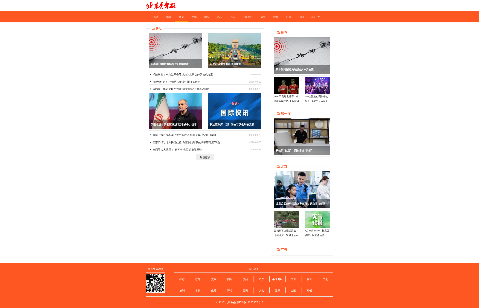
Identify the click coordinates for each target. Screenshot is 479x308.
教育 (275, 17)
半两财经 (247, 17)
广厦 (288, 17)
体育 (263, 17)
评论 (229, 290)
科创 (309, 290)
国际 (207, 17)
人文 (261, 290)
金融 (293, 290)
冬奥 (198, 290)
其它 (314, 17)
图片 (245, 290)
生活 (213, 290)
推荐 (168, 17)
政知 (181, 17)
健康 (277, 290)
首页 (156, 17)
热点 (219, 17)
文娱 (194, 17)
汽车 (232, 17)
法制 (301, 17)
